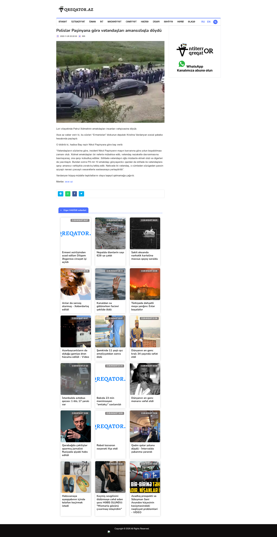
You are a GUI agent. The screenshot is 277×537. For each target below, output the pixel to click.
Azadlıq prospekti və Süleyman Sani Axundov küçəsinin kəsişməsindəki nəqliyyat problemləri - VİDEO (144, 504)
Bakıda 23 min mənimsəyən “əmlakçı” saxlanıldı (109, 401)
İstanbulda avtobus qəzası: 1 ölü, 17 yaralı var (75, 401)
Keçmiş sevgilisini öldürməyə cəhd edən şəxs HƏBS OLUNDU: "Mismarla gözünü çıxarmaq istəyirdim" (110, 502)
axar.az (69, 182)
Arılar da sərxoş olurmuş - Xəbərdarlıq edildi (75, 306)
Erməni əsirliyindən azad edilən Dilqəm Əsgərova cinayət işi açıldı (74, 257)
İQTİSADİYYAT (78, 22)
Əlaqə (191, 22)
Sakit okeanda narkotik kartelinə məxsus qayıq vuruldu (144, 256)
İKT (101, 22)
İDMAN (92, 22)
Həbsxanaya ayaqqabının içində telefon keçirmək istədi (73, 501)
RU (203, 22)
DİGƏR (156, 22)
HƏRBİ (180, 22)
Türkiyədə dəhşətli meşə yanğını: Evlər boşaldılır (143, 306)
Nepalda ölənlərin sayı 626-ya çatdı (110, 254)
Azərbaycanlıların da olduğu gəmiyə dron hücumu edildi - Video (75, 354)
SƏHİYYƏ (168, 22)
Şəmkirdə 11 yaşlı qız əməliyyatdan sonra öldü (110, 354)
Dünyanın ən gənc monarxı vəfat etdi (142, 399)
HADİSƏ (145, 22)
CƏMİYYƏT (131, 22)
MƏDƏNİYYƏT (114, 22)
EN (208, 22)
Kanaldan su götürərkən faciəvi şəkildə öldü (108, 306)
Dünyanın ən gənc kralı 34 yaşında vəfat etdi (144, 354)
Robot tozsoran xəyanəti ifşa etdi (107, 447)
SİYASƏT (63, 22)
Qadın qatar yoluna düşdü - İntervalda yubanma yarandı (143, 449)
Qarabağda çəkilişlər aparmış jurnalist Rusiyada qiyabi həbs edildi (75, 450)
